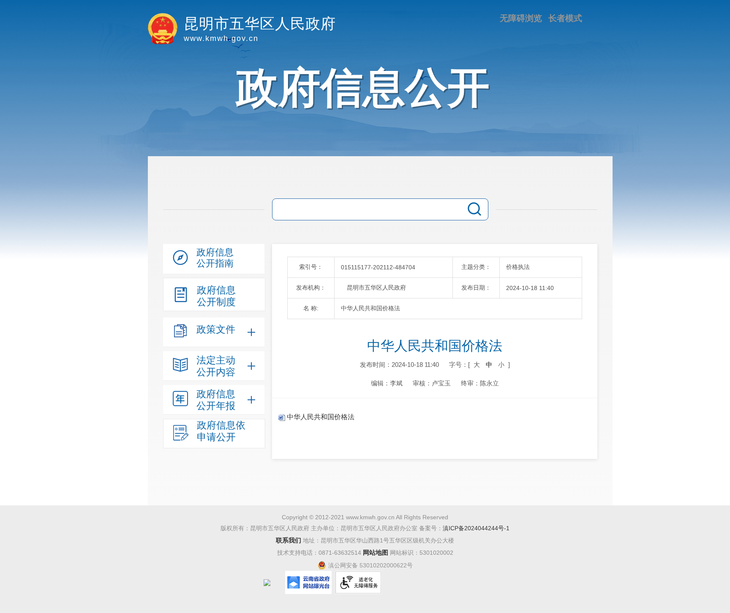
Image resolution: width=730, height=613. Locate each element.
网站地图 (375, 552)
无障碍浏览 (521, 18)
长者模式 (565, 18)
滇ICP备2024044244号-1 (476, 528)
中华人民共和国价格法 (319, 416)
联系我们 (288, 540)
